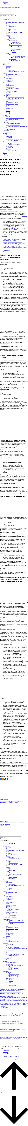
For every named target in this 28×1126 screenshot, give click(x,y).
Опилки (8, 28)
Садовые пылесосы (17, 57)
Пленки (8, 105)
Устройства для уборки (15, 858)
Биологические (10, 85)
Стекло (5, 115)
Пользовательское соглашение (11, 1056)
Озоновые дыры (13, 975)
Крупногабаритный (11, 74)
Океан (11, 147)
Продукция (12, 38)
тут (18, 532)
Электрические (16, 43)
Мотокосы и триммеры (15, 45)
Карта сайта (6, 4)
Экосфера (8, 149)
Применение (12, 26)
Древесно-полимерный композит (15, 22)
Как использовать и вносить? (11, 244)
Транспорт (9, 137)
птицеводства (6, 677)
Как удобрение (10, 78)
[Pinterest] (7, 779)
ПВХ (7, 101)
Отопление (9, 81)
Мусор (5, 73)
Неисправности (20, 47)
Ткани (11, 923)
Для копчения (16, 60)
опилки (21, 307)
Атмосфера (9, 143)
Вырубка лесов (10, 978)
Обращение (9, 90)
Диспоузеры (12, 915)
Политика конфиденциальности (11, 1054)
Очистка (8, 132)
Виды (7, 84)
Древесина (6, 19)
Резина (5, 109)
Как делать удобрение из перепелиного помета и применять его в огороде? (13, 995)
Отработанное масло (11, 91)
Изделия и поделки (14, 113)
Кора (7, 24)
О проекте (6, 3)
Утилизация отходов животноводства (13, 675)
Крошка (8, 111)
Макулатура (6, 63)
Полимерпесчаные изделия (16, 98)
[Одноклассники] (3, 779)
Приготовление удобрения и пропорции (14, 243)
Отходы (5, 83)
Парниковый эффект (14, 144)
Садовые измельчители (18, 56)
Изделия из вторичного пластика (15, 97)
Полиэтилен (9, 108)
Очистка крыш (10, 127)
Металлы (5, 64)
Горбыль (8, 847)
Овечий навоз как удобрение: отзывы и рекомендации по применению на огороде (11, 992)
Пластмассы (6, 95)
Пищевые (8, 92)
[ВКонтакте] (1, 779)
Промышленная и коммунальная (18, 126)
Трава (7, 39)
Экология (5, 142)
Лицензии (9, 906)
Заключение (6, 252)
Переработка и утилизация (10, 917)
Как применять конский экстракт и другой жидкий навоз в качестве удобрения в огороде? (13, 990)
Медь (10, 888)
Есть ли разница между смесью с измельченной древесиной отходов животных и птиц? (15, 248)
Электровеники (13, 140)
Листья (8, 25)
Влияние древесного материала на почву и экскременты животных (14, 240)
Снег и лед (6, 122)
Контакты (5, 2)
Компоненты (9, 136)
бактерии (21, 565)
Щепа (7, 53)
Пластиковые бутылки (12, 102)
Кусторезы (9, 853)
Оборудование (13, 54)
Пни (7, 33)
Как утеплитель (13, 31)
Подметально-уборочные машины (15, 139)
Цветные (8, 66)
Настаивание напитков (18, 61)
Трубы (8, 936)
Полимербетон (10, 106)
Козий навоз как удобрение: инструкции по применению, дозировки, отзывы (11, 801)
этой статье (16, 653)
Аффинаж (12, 70)
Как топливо (12, 29)
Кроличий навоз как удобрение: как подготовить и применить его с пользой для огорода (13, 1001)
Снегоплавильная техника (13, 123)
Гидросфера (9, 146)
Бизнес (8, 116)
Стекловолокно (13, 119)
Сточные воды (7, 130)
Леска (14, 52)
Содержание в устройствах (16, 71)
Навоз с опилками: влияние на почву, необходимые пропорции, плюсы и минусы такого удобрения (13, 998)
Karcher (11, 967)
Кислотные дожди (14, 974)
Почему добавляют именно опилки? (12, 242)
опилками (24, 216)
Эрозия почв (12, 150)
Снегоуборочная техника (13, 125)
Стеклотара (9, 120)
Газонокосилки (13, 40)
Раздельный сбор (10, 75)
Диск (13, 50)
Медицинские (10, 87)
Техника (5, 133)
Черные (8, 67)
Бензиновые (15, 42)
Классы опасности (14, 88)
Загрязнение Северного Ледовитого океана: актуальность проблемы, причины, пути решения (14, 1005)
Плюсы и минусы (8, 250)
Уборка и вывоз (10, 129)
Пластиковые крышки (12, 104)
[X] (5, 779)
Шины (8, 112)
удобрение (13, 228)
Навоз (4, 77)
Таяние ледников (10, 982)
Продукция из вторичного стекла (15, 118)
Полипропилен (10, 933)
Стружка (8, 36)
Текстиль (8, 94)
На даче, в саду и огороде (16, 32)
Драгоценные (9, 68)
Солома (8, 35)
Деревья (8, 21)
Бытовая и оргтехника (12, 135)
